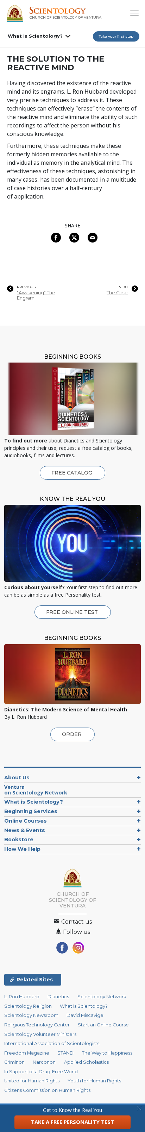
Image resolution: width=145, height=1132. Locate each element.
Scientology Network (101, 996)
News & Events (24, 830)
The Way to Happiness (107, 1053)
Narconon (44, 1062)
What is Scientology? (35, 36)
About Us (17, 777)
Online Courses (25, 821)
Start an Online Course (103, 1024)
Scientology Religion (28, 1006)
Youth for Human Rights (94, 1080)
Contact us (76, 921)
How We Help (22, 849)
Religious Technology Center (37, 1024)
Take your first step (116, 36)
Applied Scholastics (86, 1062)
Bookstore (18, 839)
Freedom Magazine (26, 1053)
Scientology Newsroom (31, 1015)
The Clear (117, 292)
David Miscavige (85, 1015)
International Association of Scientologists (51, 1043)
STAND (65, 1053)
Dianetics (58, 996)
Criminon (14, 1062)
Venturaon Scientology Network (35, 790)
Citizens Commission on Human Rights (47, 1090)
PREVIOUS (26, 287)
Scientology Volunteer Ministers (40, 1034)
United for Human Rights (31, 1080)
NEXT (123, 287)
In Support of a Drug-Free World (41, 1071)
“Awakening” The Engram (36, 295)
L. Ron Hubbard (21, 996)
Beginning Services (30, 811)
